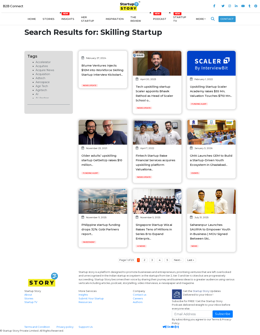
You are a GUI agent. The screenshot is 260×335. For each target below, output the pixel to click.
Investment (89, 242)
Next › (177, 259)
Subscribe (222, 314)
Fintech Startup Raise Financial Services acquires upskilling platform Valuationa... (155, 162)
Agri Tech (42, 86)
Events (194, 173)
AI (37, 94)
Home (32, 18)
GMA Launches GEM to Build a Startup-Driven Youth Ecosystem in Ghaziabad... (211, 160)
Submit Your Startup (91, 298)
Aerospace (43, 82)
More (200, 18)
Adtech (40, 78)
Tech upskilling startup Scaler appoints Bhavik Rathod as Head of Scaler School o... (154, 93)
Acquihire (42, 66)
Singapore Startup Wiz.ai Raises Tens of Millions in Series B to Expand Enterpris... (154, 231)
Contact (227, 18)
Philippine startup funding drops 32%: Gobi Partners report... (100, 229)
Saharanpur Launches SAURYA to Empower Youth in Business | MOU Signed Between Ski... (210, 231)
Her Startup (87, 19)
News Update (89, 85)
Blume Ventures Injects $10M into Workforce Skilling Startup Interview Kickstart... (102, 70)
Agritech (41, 90)
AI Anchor (42, 98)
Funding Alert (198, 104)
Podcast (159, 18)
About (28, 294)
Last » (190, 259)
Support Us (83, 326)
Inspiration (115, 18)
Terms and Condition (37, 326)
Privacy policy (65, 326)
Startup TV (179, 19)
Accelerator (43, 62)
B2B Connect (13, 6)
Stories (48, 18)
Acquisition (43, 74)
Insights (67, 18)
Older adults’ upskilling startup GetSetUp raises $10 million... (101, 160)
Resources (85, 302)
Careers (138, 298)
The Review (135, 19)
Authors (137, 302)
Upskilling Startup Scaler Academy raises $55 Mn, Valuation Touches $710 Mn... (211, 91)
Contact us (139, 294)
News (194, 246)
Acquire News (45, 70)
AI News (141, 246)
